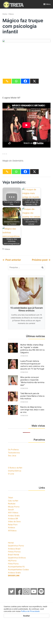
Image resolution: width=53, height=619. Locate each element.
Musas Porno (13, 506)
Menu (48, 4)
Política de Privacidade (30, 611)
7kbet (10, 497)
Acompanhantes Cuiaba (18, 569)
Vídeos (11, 14)
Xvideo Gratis (14, 515)
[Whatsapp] (16, 81)
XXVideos (12, 530)
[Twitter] (11, 594)
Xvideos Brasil (14, 549)
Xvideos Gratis (14, 572)
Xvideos (11, 527)
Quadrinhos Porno (16, 545)
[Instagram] (26, 594)
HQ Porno (12, 560)
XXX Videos (13, 512)
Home (4, 14)
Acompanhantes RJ (16, 566)
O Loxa (11, 474)
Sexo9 (11, 509)
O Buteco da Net (15, 468)
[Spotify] (41, 594)
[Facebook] (25, 81)
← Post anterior (11, 259)
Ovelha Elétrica (14, 471)
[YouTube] (33, 594)
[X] (34, 81)
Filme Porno (13, 563)
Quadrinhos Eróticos (17, 557)
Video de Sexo (14, 521)
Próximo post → (41, 259)
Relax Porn (13, 524)
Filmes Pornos (14, 551)
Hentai (11, 543)
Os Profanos (13, 449)
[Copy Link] (7, 81)
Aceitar (26, 616)
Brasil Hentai (13, 554)
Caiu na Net (13, 500)
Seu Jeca (12, 455)
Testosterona (14, 452)
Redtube (11, 503)
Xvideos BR (13, 518)
